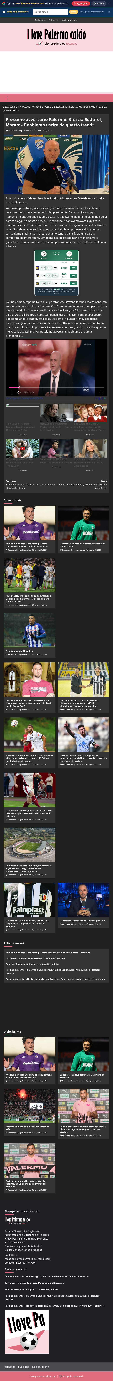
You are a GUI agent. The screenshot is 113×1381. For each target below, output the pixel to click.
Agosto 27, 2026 (41, 550)
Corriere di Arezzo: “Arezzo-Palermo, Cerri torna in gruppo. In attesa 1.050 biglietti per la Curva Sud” (29, 703)
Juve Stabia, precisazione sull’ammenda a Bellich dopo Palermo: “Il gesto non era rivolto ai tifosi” (28, 598)
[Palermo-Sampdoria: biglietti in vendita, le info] (29, 1106)
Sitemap (20, 1262)
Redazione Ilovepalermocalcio (20, 130)
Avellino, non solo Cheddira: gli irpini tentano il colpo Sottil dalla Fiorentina (27, 545)
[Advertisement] (56, 71)
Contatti (9, 1262)
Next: (82, 484)
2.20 (55, 276)
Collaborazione (69, 20)
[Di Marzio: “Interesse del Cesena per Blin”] (84, 900)
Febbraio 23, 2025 (44, 130)
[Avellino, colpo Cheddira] (29, 630)
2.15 (55, 268)
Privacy (31, 1262)
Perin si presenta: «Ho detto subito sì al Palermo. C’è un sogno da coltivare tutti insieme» (55, 978)
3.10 (49, 268)
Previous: (30, 484)
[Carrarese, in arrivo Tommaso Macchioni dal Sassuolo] (84, 523)
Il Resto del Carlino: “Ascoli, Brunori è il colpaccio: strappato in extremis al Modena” (27, 923)
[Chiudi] (109, 3)
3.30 (43, 276)
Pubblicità (54, 20)
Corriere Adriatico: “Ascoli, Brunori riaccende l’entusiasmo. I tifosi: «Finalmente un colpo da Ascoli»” (79, 703)
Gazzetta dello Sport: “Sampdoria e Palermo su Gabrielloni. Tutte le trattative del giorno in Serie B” (83, 758)
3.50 (43, 268)
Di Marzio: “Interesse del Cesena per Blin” (83, 920)
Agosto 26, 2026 (95, 924)
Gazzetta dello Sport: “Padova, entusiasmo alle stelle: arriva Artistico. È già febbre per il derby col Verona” (29, 758)
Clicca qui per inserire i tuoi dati (92, 12)
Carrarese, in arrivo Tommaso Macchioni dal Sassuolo (82, 545)
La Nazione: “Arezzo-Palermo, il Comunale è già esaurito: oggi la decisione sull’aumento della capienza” (29, 868)
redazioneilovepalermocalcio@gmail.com (27, 1258)
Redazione (40, 20)
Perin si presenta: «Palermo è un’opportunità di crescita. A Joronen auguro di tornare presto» (53, 971)
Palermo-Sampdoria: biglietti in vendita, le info (32, 964)
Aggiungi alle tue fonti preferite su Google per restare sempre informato (55, 3)
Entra (73, 12)
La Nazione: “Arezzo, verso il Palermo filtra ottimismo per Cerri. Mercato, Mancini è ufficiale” (29, 813)
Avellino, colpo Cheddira (19, 650)
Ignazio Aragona (33, 1250)
